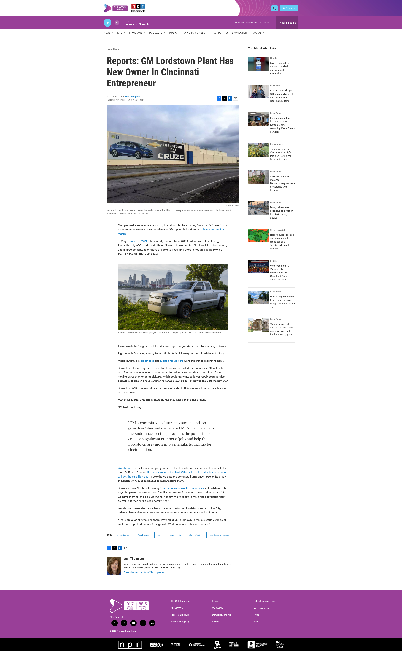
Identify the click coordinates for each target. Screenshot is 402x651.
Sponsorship (240, 32)
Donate (290, 8)
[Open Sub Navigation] (113, 32)
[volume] (117, 22)
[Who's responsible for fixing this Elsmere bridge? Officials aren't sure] (258, 297)
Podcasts (155, 32)
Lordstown (175, 535)
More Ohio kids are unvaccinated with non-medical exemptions (280, 68)
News (107, 32)
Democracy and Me (221, 614)
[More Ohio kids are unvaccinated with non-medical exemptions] (258, 64)
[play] (107, 23)
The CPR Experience (180, 601)
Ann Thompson (132, 96)
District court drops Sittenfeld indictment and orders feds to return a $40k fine (281, 96)
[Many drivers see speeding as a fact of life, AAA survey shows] (258, 208)
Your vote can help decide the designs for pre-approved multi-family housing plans (282, 329)
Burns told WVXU (138, 241)
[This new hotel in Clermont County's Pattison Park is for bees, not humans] (258, 150)
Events (215, 601)
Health (273, 58)
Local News (113, 49)
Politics (273, 261)
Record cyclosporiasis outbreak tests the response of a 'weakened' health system (282, 241)
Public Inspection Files (264, 601)
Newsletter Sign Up (180, 621)
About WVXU (177, 608)
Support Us (221, 32)
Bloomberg (147, 360)
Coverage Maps (261, 608)
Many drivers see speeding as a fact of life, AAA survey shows (281, 212)
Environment (276, 144)
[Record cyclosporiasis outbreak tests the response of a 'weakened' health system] (258, 235)
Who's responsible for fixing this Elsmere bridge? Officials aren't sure (282, 302)
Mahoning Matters (171, 360)
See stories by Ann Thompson (144, 572)
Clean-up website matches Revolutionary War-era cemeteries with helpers (282, 183)
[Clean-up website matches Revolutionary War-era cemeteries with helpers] (258, 177)
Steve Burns (195, 535)
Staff (256, 621)
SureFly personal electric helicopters (182, 488)
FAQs (256, 614)
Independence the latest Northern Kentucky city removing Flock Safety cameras (282, 124)
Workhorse (124, 468)
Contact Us (217, 608)
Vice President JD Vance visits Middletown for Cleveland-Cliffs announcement (279, 272)
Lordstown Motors (219, 535)
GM (159, 535)
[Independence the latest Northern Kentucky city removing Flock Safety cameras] (258, 119)
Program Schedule (180, 614)
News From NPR (277, 230)
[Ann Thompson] (114, 566)
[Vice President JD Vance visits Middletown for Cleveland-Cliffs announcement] (258, 266)
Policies (216, 621)
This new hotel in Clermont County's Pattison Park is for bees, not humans (280, 154)
